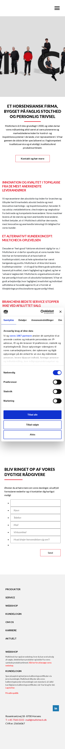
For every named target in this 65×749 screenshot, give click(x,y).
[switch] (57, 382)
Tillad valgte (32, 424)
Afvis (32, 434)
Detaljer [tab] (22, 320)
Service (10, 597)
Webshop (11, 605)
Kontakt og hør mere (32, 158)
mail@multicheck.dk (36, 719)
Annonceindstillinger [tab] (42, 320)
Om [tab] (60, 320)
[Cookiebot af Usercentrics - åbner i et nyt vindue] (41, 312)
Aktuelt (10, 638)
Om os (9, 622)
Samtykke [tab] (8, 320)
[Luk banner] (60, 312)
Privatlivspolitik (11, 693)
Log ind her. (10, 688)
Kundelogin (13, 613)
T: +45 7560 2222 (14, 719)
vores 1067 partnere (21, 335)
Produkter (12, 589)
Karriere (11, 630)
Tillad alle (32, 414)
